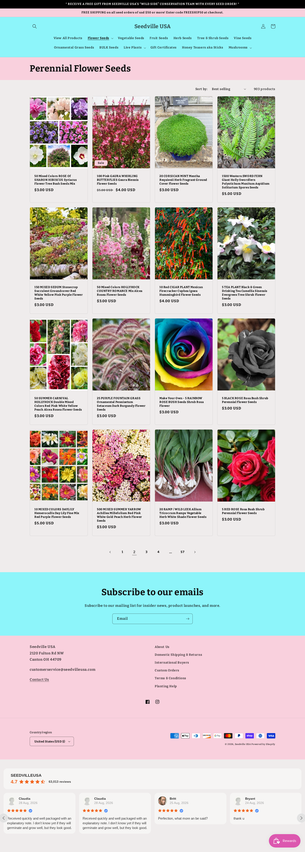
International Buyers (172, 662)
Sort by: (201, 89)
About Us (162, 647)
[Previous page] (110, 552)
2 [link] (134, 552)
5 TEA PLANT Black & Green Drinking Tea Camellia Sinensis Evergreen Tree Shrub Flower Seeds (244, 292)
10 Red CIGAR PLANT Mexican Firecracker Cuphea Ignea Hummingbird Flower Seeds (181, 290)
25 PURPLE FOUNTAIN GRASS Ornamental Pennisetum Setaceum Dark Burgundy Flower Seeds (121, 403)
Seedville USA (243, 744)
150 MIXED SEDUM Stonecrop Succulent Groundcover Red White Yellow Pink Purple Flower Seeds (58, 292)
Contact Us (39, 679)
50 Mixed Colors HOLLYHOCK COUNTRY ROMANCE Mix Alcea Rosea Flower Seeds (119, 290)
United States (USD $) (49, 741)
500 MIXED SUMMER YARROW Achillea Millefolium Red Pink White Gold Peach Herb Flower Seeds (119, 515)
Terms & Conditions (170, 678)
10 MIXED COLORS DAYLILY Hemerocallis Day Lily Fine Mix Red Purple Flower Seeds (56, 513)
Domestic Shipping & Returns (178, 655)
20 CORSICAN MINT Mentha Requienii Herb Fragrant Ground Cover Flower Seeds (183, 179)
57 (182, 552)
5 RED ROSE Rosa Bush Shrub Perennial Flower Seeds (243, 511)
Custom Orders (167, 670)
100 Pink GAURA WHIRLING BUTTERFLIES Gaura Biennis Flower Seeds (118, 179)
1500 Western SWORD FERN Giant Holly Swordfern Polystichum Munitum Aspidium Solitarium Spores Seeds (245, 181)
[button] (35, 26)
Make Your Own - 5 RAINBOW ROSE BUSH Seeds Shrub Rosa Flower (181, 401)
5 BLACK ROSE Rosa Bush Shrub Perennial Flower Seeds (245, 400)
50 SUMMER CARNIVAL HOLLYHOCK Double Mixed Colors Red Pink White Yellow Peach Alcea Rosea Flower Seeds (58, 403)
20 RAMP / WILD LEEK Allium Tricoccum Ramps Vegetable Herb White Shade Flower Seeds (182, 513)
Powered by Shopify (263, 744)
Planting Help (166, 686)
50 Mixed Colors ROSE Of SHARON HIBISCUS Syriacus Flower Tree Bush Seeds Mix (55, 179)
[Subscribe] (187, 619)
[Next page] (195, 552)
